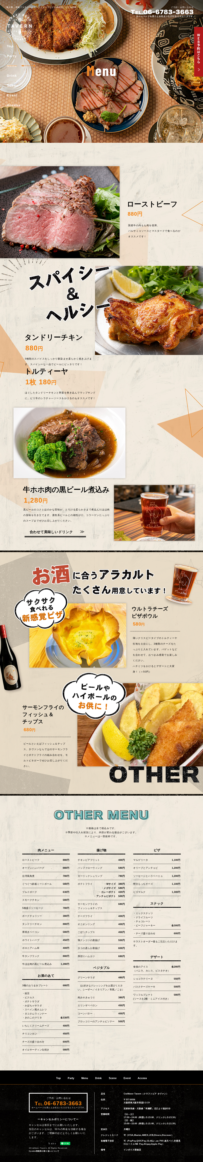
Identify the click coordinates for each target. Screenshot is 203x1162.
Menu (84, 1078)
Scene (113, 1078)
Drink (98, 1078)
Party (71, 1078)
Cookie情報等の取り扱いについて (44, 1151)
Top (58, 1078)
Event (127, 1078)
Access (142, 1078)
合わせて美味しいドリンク (51, 532)
